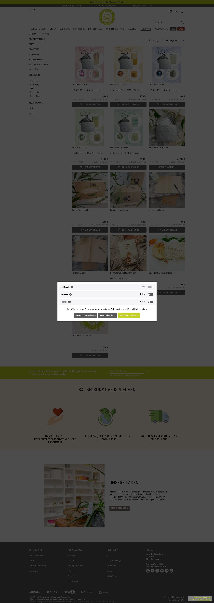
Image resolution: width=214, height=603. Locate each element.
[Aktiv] (150, 287)
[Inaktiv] (150, 294)
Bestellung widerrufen (202, 597)
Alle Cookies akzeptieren (129, 315)
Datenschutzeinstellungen (85, 315)
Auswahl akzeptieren (107, 315)
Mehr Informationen (140, 309)
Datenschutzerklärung (204, 600)
